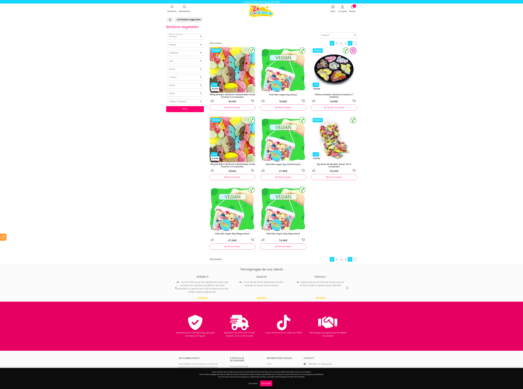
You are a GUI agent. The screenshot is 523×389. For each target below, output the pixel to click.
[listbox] (185, 37)
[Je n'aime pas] (252, 101)
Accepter (266, 383)
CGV (269, 363)
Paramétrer (253, 383)
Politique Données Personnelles (292, 377)
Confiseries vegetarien (189, 19)
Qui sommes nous (239, 366)
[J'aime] (212, 101)
